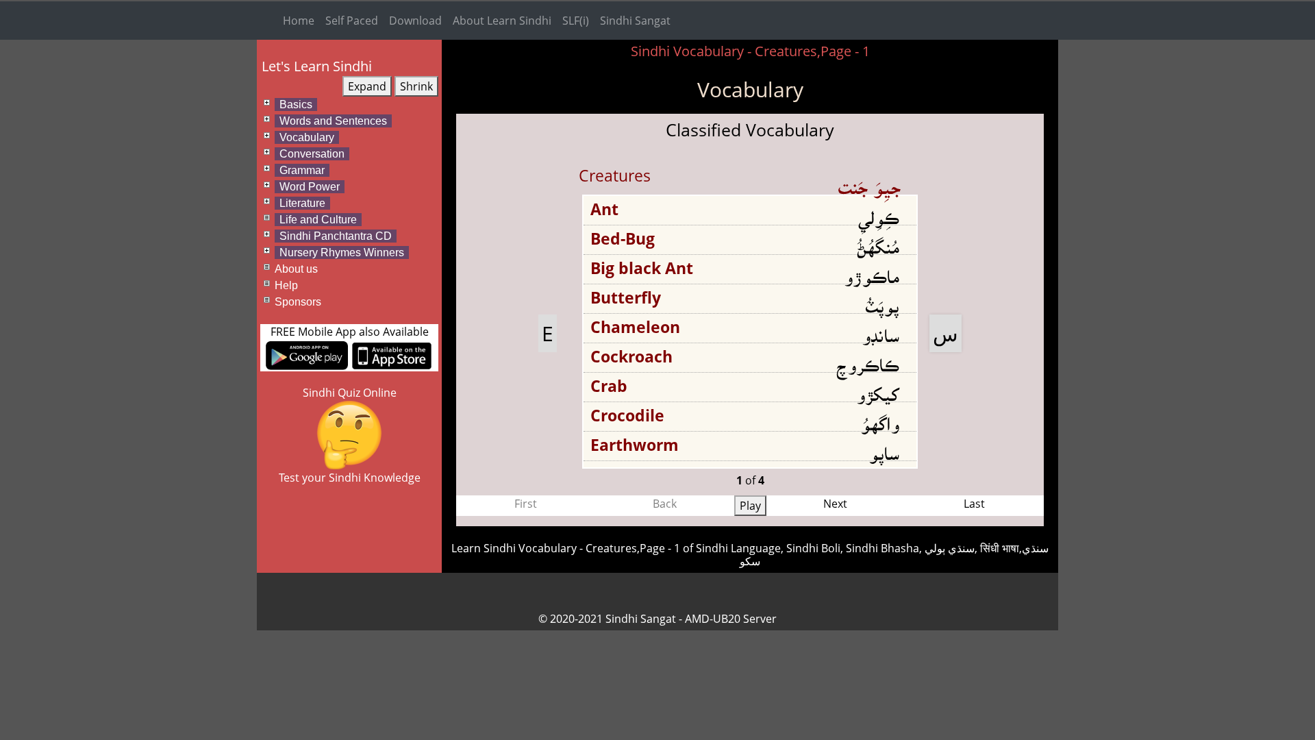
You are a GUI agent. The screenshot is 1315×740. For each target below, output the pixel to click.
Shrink (416, 86)
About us (296, 269)
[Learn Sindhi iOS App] (392, 354)
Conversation (312, 154)
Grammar (302, 170)
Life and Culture (318, 219)
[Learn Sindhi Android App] (307, 354)
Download (415, 20)
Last (974, 503)
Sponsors (298, 302)
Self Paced (351, 20)
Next (835, 503)
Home (298, 20)
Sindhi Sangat (635, 20)
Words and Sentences (333, 121)
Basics (295, 104)
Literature (302, 203)
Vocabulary (306, 137)
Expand (367, 86)
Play (750, 505)
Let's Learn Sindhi (317, 66)
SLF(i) (575, 20)
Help (286, 285)
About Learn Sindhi (502, 20)
